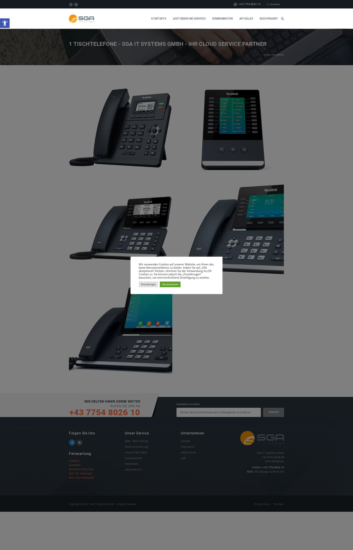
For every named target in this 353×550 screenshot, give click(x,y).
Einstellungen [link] (148, 284)
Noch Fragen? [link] (269, 18)
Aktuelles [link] (246, 18)
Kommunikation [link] (222, 18)
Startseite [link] (158, 18)
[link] (5, 23)
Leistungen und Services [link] (189, 18)
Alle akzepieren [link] (170, 284)
